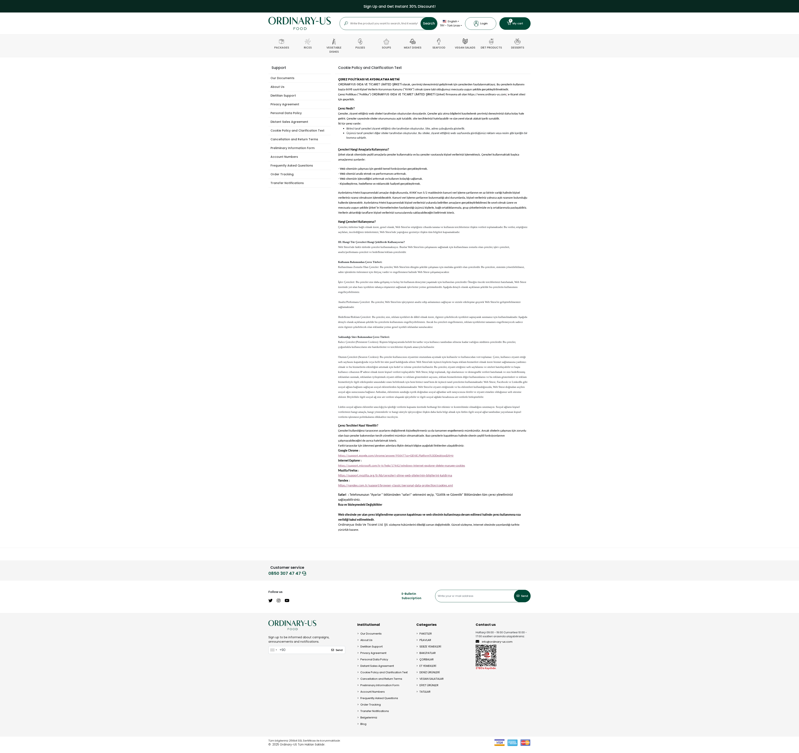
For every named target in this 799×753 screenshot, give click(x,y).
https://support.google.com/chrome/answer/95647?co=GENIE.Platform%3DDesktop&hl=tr (396, 455)
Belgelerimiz (368, 717)
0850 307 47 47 (285, 573)
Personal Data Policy (286, 113)
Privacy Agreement (284, 104)
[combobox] (273, 650)
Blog (363, 724)
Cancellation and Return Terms (294, 139)
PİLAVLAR (425, 640)
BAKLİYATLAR (427, 653)
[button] (480, 23)
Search (429, 23)
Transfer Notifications (287, 183)
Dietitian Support (283, 95)
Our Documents (282, 78)
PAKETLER (425, 634)
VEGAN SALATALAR (431, 679)
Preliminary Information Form (292, 148)
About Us (277, 87)
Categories (426, 624)
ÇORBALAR (426, 659)
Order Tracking (282, 174)
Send (524, 596)
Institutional (368, 624)
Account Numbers (284, 157)
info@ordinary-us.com (497, 642)
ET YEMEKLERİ (427, 666)
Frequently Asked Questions (291, 165)
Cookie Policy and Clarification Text (297, 130)
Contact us (486, 624)
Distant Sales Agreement (289, 122)
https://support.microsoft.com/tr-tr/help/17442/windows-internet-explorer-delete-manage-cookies (401, 465)
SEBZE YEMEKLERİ (430, 646)
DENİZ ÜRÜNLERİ (429, 672)
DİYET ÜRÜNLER (428, 685)
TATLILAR (425, 692)
